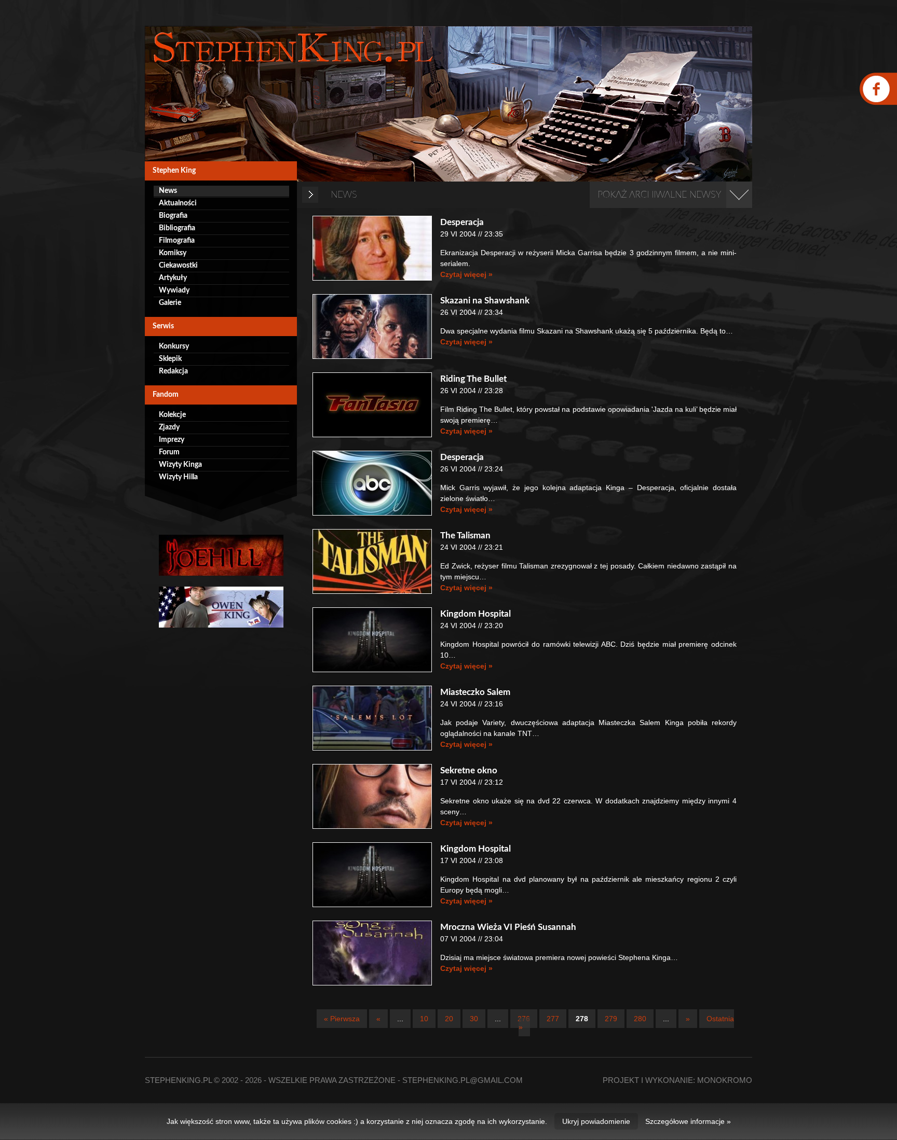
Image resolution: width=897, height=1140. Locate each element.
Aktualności (178, 203)
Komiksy (172, 253)
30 (474, 1018)
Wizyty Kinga (180, 464)
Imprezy (171, 439)
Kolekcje (172, 415)
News (168, 190)
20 (449, 1018)
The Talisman (465, 535)
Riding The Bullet (473, 378)
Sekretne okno (468, 770)
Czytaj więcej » (466, 274)
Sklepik (170, 359)
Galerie (170, 303)
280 (640, 1018)
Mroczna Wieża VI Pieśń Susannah (508, 927)
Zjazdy (169, 427)
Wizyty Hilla (178, 477)
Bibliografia (177, 228)
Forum (169, 452)
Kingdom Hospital (475, 613)
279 (611, 1018)
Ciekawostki (178, 265)
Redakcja (173, 371)
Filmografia (177, 240)
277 (553, 1018)
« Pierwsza (342, 1018)
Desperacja (462, 222)
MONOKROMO (724, 1080)
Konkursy (174, 346)
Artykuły (173, 278)
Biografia (173, 215)
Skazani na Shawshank (484, 300)
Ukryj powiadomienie (596, 1121)
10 (424, 1018)
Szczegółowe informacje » (688, 1121)
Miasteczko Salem (475, 692)
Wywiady (174, 290)
